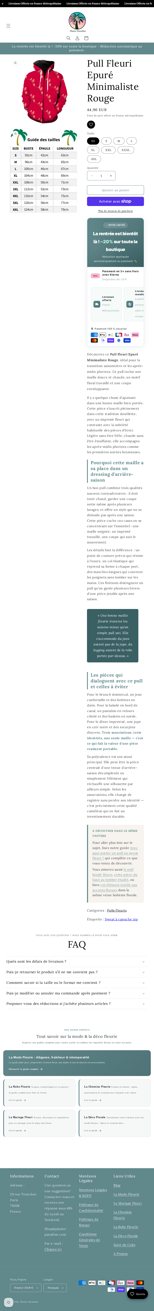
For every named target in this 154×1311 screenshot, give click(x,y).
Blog (116, 1185)
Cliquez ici (53, 1249)
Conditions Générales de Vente (89, 1240)
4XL (94, 159)
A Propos (120, 1254)
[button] (8, 25)
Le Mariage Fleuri (127, 1203)
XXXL (126, 150)
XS (93, 141)
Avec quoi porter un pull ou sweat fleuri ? (115, 853)
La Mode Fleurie (126, 1194)
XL (93, 150)
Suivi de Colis (124, 1245)
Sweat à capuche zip (121, 919)
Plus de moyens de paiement (115, 210)
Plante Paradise (29, 1301)
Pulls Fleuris (117, 910)
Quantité (92, 168)
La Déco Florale (125, 1236)
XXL (108, 150)
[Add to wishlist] (91, 125)
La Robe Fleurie (125, 1227)
